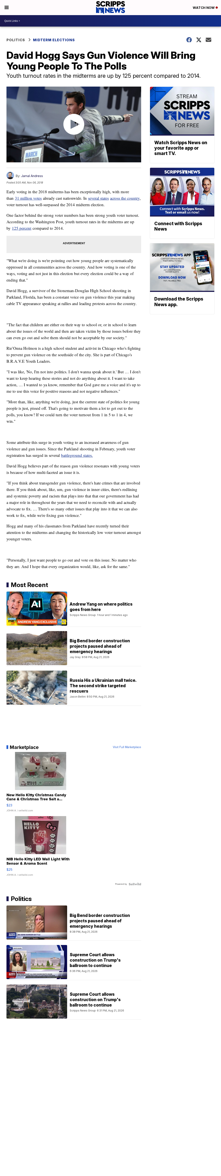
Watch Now (204, 8)
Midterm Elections (54, 40)
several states (98, 198)
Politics (15, 40)
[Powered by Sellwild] (135, 884)
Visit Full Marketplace (127, 747)
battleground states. (77, 455)
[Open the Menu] (6, 7)
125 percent (21, 228)
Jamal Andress (32, 176)
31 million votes (28, 198)
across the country (125, 198)
